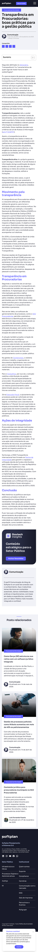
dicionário (24, 65)
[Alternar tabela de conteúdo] (32, 57)
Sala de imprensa (26, 898)
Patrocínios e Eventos (24, 904)
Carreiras (22, 881)
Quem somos (24, 867)
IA (3, 886)
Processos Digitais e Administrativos (10, 875)
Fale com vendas (21, 3)
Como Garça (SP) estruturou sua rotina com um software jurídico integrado (18, 659)
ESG (20, 893)
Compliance (24, 876)
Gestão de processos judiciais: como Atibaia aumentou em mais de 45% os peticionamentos (19, 724)
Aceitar (19, 947)
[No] (33, 932)
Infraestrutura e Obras (8, 868)
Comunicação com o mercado (27, 887)
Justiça (5, 881)
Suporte (22, 871)
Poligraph (23, 910)
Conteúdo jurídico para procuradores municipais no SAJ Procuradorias (19, 790)
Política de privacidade (26, 924)
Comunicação (12, 35)
